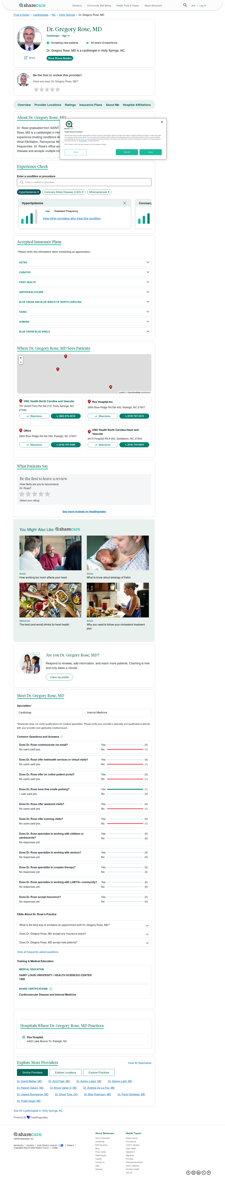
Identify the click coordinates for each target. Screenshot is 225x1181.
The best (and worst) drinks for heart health (44, 624)
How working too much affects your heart (43, 577)
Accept (151, 152)
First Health (27, 282)
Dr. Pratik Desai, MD (29, 1101)
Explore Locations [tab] (65, 1072)
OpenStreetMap (134, 392)
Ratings (70, 105)
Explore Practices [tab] (99, 1072)
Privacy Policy (83, 140)
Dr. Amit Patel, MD (59, 1081)
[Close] (162, 122)
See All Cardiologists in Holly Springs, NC (38, 1110)
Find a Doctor (21, 15)
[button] (61, 736)
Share (32, 57)
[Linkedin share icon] (198, 1174)
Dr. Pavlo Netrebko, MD (131, 1094)
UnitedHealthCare (31, 292)
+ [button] (21, 358)
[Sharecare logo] (50, 1134)
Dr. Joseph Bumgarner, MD (32, 1094)
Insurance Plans (90, 105)
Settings (75, 152)
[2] (41, 88)
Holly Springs (67, 15)
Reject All (127, 152)
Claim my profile (59, 677)
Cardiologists (40, 15)
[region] (113, 139)
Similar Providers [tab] (32, 1072)
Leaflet (122, 392)
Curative (25, 272)
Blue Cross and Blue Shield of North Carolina (50, 302)
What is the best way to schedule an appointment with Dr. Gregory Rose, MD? (64, 925)
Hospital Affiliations (137, 105)
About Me (112, 105)
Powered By (20, 1117)
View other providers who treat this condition (72, 218)
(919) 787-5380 (67, 444)
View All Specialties (139, 1063)
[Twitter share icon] (203, 1174)
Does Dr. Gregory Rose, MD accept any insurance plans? (52, 933)
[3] (47, 88)
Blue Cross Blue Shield (34, 331)
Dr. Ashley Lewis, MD (88, 1081)
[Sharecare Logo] (33, 5)
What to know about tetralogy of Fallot (108, 577)
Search (185, 5)
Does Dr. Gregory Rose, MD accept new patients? (48, 942)
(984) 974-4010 (67, 415)
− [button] (21, 362)
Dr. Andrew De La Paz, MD (99, 1088)
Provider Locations (47, 105)
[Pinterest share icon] (208, 1174)
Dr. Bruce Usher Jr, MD (63, 1088)
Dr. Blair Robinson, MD (97, 1094)
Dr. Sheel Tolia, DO (66, 1094)
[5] (58, 88)
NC (54, 15)
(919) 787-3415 (135, 415)
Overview (24, 105)
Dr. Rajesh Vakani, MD (30, 1088)
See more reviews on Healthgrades (84, 511)
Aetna (23, 262)
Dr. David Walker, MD (29, 1081)
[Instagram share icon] (193, 1174)
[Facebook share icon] (188, 1174)
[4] (52, 88)
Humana (24, 321)
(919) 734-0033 (135, 444)
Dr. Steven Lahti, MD (120, 1081)
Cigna (23, 311)
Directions (36, 416)
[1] (36, 88)
